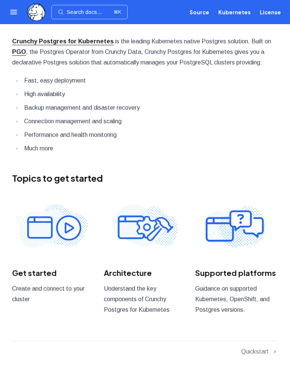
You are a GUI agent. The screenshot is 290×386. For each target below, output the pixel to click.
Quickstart (255, 351)
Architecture (128, 272)
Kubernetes (234, 12)
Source (199, 12)
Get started (34, 272)
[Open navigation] (13, 12)
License (270, 12)
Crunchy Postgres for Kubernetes (63, 41)
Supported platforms (235, 272)
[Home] (36, 12)
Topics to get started (57, 178)
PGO (19, 52)
